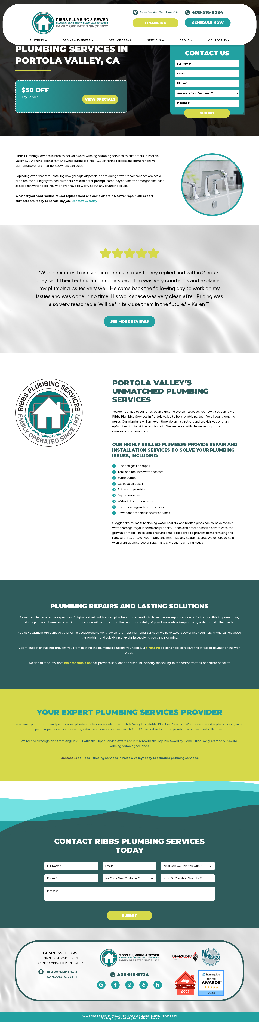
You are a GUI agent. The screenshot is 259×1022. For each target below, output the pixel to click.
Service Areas (120, 40)
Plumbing (37, 40)
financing (153, 648)
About (185, 40)
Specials (154, 40)
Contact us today (84, 201)
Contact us (69, 758)
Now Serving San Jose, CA (159, 12)
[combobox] (207, 93)
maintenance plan (77, 663)
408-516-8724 (133, 974)
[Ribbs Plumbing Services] (70, 23)
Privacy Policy (169, 1015)
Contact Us (217, 40)
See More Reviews (129, 321)
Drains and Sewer (76, 40)
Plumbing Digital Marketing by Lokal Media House (129, 1018)
